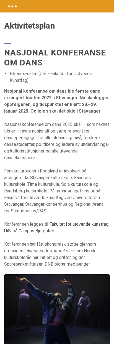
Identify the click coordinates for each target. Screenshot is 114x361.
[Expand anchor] (12, 6)
